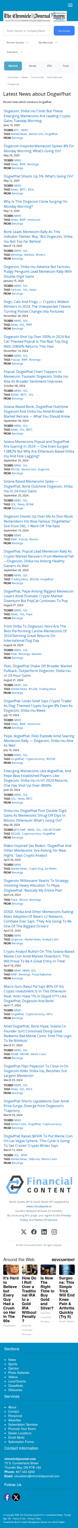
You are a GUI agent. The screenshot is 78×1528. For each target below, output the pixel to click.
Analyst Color (50, 939)
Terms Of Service (45, 1220)
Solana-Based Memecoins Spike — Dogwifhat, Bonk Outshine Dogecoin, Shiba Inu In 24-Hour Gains (38, 486)
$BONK (24, 1054)
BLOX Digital (58, 1521)
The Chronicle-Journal (29, 1514)
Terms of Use (19, 1518)
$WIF (23, 164)
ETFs (49, 65)
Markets (13, 65)
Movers (40, 255)
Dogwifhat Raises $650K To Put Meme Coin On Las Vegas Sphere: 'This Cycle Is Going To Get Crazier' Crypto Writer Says (38, 1141)
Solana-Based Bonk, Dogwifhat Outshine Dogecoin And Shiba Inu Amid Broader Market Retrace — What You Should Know (37, 411)
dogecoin (43, 469)
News (25, 77)
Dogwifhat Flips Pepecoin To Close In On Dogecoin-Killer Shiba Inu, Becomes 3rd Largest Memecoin (36, 1071)
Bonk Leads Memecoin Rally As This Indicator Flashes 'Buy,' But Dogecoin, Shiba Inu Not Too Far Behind (38, 236)
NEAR (17, 970)
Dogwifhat (51, 134)
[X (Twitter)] (23, 1232)
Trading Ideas (19, 579)
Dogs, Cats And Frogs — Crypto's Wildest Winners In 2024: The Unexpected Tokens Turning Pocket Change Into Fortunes (37, 306)
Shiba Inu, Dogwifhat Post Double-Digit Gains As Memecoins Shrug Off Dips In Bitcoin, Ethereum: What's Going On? (35, 815)
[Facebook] (33, 1232)
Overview (13, 77)
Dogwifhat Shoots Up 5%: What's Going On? (38, 176)
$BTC (23, 189)
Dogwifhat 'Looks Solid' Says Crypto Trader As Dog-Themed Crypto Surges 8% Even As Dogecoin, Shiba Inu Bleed (38, 706)
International (54, 77)
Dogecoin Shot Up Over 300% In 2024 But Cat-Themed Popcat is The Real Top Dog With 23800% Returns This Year (37, 341)
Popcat (15, 359)
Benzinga (17, 138)
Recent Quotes (15, 42)
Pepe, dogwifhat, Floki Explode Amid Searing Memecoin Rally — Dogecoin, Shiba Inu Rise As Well (39, 741)
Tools (66, 65)
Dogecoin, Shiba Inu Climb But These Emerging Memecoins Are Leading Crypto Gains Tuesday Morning (37, 116)
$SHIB (14, 1054)
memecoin (33, 220)
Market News (19, 134)
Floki (14, 654)
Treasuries (13, 84)
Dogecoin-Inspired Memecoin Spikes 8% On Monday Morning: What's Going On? (39, 148)
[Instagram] (54, 1232)
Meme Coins (38, 1054)
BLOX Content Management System (31, 1521)
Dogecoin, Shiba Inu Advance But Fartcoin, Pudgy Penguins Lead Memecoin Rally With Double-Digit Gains (38, 271)
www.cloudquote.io (39, 1206)
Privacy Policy (34, 1518)
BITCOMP (20, 830)
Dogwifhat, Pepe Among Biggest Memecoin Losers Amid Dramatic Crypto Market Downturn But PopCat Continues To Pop (38, 596)
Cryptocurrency (35, 759)
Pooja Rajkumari (42, 974)
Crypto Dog (36, 868)
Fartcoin (16, 290)
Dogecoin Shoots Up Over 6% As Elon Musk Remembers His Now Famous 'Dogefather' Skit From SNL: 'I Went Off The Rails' (38, 521)
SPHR (24, 1155)
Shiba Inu (34, 1159)
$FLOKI (15, 469)
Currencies (37, 77)
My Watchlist (46, 42)
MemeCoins (36, 134)
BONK (14, 394)
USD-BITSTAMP (52, 830)
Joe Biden (51, 868)
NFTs (49, 1014)
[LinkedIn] (44, 1232)
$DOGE (34, 579)
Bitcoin (23, 900)
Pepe (29, 614)
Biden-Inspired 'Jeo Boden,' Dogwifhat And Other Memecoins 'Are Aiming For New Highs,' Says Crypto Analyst (37, 850)
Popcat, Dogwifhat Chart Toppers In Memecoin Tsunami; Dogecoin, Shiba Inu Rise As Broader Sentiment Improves (36, 376)
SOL (25, 251)
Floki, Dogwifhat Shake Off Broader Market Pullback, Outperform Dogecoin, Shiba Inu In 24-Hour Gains (38, 671)
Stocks (32, 65)
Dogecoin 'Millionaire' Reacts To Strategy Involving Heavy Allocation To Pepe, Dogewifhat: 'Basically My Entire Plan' (36, 885)
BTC (16, 130)
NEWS (24, 130)
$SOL (31, 189)
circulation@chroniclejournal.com (37, 1476)
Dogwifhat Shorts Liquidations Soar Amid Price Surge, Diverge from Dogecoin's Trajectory (36, 1106)
